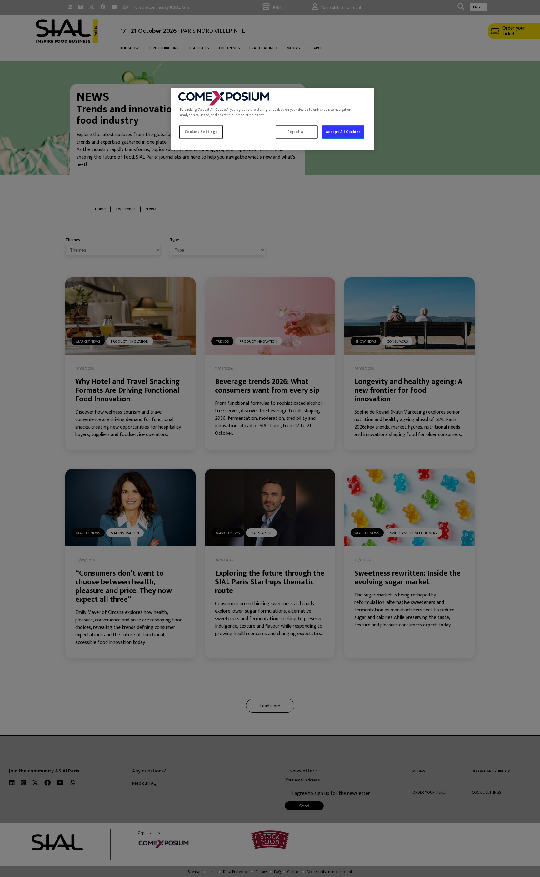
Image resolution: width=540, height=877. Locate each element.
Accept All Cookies (343, 132)
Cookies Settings (201, 132)
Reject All (297, 132)
